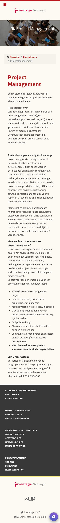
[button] (53, 516)
